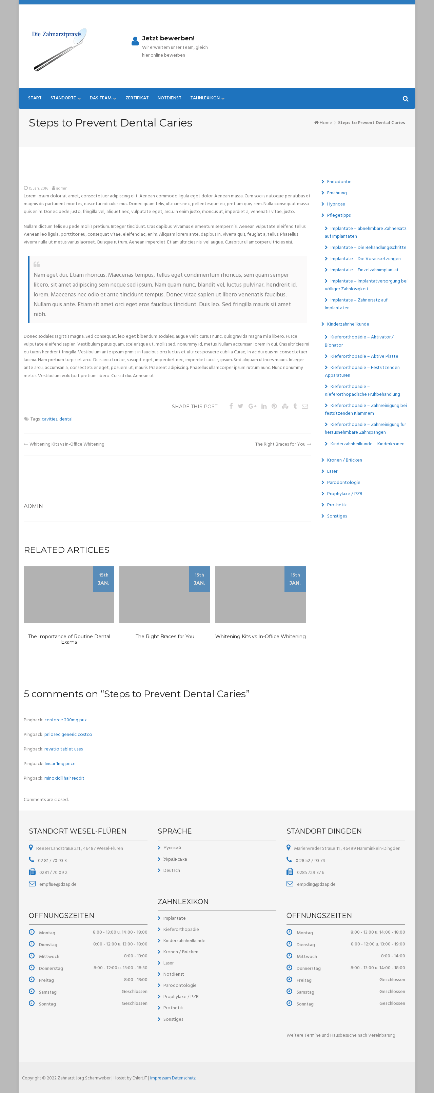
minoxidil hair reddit (64, 778)
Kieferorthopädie (181, 930)
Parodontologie (343, 483)
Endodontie (339, 182)
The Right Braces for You (280, 444)
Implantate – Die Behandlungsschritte (369, 248)
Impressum (161, 1078)
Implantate (174, 918)
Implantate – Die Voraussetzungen (366, 259)
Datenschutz (184, 1078)
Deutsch (171, 871)
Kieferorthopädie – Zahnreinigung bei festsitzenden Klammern (366, 409)
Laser (332, 471)
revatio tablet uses (63, 749)
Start (35, 98)
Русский (172, 848)
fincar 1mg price (60, 764)
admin (61, 188)
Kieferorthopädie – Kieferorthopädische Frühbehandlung (362, 390)
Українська (175, 859)
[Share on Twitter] (240, 407)
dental (66, 419)
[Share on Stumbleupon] (285, 407)
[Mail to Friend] (305, 407)
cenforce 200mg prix (65, 720)
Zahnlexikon (205, 98)
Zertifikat (137, 98)
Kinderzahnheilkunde (348, 324)
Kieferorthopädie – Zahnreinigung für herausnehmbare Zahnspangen (365, 428)
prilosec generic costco (68, 735)
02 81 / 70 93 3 (52, 861)
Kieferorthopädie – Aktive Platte (364, 356)
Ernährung (337, 193)
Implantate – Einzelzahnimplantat (365, 270)
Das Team (101, 98)
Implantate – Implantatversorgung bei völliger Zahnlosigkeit (366, 285)
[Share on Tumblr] (295, 407)
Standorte (63, 98)
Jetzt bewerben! (168, 38)
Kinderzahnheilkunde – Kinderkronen (368, 444)
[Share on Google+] (252, 407)
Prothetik (337, 505)
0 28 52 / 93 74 (310, 861)
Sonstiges (337, 516)
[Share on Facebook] (231, 407)
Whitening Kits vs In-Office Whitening (66, 444)
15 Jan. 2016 (38, 188)
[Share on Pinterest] (274, 407)
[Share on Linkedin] (264, 407)
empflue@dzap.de (57, 885)
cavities (49, 419)
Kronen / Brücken (344, 460)
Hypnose (336, 204)
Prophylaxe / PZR (344, 494)
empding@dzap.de (316, 885)
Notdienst (169, 98)
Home (326, 123)
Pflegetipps (339, 215)
